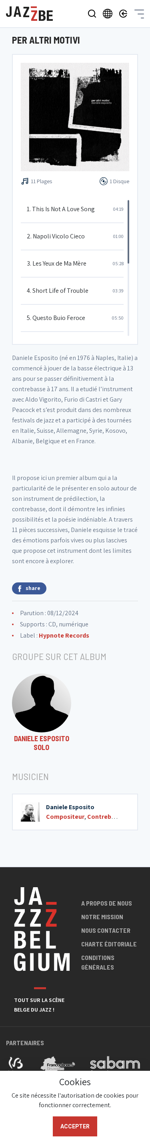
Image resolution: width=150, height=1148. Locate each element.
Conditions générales (97, 962)
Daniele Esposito (70, 807)
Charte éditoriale (109, 944)
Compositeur (65, 816)
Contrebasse (106, 816)
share (33, 588)
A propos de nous (106, 903)
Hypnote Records (64, 635)
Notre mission (102, 916)
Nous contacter (105, 930)
